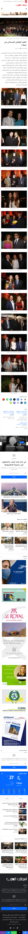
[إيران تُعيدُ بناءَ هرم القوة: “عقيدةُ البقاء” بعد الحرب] (21, 845)
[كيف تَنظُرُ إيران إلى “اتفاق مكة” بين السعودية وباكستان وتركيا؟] (21, 859)
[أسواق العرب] (21, 5)
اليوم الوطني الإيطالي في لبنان (22, 423)
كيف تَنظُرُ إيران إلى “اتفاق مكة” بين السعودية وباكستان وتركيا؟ (21, 866)
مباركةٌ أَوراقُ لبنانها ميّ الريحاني (10, 816)
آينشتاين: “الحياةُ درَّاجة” (7, 531)
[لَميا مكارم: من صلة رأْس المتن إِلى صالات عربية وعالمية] (22, 805)
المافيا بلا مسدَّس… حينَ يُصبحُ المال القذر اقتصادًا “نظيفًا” (13, 1)
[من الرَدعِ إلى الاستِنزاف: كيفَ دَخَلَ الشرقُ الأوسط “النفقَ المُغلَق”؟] (7, 859)
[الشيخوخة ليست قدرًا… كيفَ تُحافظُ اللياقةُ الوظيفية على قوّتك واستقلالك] (7, 540)
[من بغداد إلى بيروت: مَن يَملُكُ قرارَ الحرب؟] (22, 831)
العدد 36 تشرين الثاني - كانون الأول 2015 (14, 38)
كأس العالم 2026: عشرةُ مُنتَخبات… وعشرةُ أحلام (15, 447)
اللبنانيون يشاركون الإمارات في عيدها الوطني (8, 413)
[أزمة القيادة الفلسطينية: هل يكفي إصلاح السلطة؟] (7, 845)
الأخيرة (7, 798)
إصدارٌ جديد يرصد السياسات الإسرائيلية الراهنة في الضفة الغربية (11, 824)
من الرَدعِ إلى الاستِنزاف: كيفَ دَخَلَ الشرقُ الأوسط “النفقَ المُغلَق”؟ (7, 866)
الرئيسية (24, 38)
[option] (14, 444)
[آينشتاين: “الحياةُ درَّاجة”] (7, 526)
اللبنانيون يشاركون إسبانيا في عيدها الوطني (21, 413)
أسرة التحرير (14, 924)
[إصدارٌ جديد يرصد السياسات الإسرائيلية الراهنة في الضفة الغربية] (22, 824)
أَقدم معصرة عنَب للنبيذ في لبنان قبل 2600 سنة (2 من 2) (21, 546)
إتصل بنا (9, 924)
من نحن (19, 924)
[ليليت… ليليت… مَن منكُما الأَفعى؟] (21, 526)
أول (22, 442)
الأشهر (20, 798)
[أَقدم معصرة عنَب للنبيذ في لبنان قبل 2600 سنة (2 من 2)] (21, 540)
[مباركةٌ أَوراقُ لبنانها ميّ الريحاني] (22, 818)
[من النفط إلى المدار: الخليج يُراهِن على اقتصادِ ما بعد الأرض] (22, 811)
